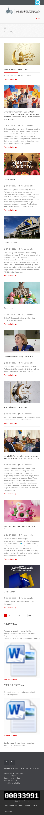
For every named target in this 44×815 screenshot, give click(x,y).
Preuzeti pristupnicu (11, 679)
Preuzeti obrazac (10, 736)
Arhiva (21, 805)
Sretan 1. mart (9, 592)
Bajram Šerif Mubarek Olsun (16, 407)
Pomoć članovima (10, 805)
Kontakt (28, 805)
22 (24, 615)
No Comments (27, 76)
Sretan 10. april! (10, 243)
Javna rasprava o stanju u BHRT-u (18, 357)
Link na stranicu (10, 748)
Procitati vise (9, 79)
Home (6, 32)
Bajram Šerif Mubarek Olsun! (16, 69)
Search (37, 2)
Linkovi (34, 805)
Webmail (8, 811)
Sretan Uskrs (9, 308)
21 (19, 615)
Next (30, 615)
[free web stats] (22, 795)
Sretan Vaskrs (9, 180)
